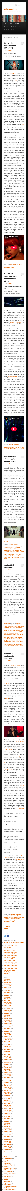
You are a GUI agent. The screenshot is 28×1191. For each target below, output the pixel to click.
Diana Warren (7, 629)
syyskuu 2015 (7, 1054)
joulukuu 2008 (7, 1146)
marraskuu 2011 (7, 1115)
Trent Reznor (20, 645)
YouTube (21, 557)
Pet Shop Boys (17, 640)
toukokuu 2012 (7, 1105)
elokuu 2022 (7, 987)
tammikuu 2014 (7, 1077)
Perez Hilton (15, 266)
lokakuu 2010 (7, 1121)
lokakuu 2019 (7, 995)
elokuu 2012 (7, 1100)
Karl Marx (9, 633)
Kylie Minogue (13, 634)
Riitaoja (17, 641)
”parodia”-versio (20, 882)
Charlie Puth (17, 547)
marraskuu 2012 (7, 1095)
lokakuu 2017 (7, 1031)
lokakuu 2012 (7, 1097)
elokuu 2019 (7, 999)
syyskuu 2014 (7, 1066)
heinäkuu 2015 (7, 1057)
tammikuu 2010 (7, 1136)
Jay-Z (12, 631)
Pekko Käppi (11, 640)
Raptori (5, 557)
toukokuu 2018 (7, 1021)
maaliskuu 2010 (7, 1133)
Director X (6, 549)
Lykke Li (17, 551)
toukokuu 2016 (7, 1046)
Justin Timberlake (15, 447)
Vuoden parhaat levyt (9, 1189)
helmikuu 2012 (7, 1110)
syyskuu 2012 (7, 1098)
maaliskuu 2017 (7, 1038)
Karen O (22, 447)
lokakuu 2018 (7, 1013)
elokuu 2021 (7, 989)
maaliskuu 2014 (7, 1074)
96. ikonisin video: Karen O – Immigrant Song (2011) (10, 277)
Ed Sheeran (11, 549)
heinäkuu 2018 (7, 1018)
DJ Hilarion (6, 26)
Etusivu (5, 23)
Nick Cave (20, 637)
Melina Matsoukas (8, 266)
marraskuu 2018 (7, 1012)
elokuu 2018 (7, 1017)
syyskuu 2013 (7, 1084)
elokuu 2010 (7, 1125)
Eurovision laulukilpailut (15, 665)
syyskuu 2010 (7, 1123)
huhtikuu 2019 (7, 1003)
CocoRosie (16, 626)
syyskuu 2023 (7, 979)
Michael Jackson (16, 553)
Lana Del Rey (20, 634)
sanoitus (17, 788)
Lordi (18, 918)
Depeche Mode (19, 627)
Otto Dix (18, 920)
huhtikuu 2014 (7, 1072)
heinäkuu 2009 (7, 1141)
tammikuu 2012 (7, 1111)
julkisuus (12, 264)
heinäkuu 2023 (7, 982)
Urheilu (5, 1188)
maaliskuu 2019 (7, 1005)
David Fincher (19, 446)
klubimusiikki (7, 634)
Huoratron (17, 550)
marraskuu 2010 (7, 1120)
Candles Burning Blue (8, 626)
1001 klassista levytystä (9, 1156)
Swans (13, 644)
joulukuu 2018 (7, 1010)
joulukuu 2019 (7, 994)
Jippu (21, 550)
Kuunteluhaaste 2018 (9, 1173)
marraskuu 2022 (7, 985)
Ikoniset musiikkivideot (14, 263)
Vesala (9, 557)
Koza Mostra (6, 918)
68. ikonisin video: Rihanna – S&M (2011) (10, 45)
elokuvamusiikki (7, 447)
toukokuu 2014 (7, 1071)
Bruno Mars (6, 547)
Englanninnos (21, 756)
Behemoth (19, 546)
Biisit (5, 1161)
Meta (5, 1178)
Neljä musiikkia (7, 1183)
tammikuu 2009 (7, 1144)
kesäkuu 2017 (7, 1033)
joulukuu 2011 (7, 1113)
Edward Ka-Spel (13, 629)
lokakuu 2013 (7, 1082)
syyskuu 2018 (7, 1015)
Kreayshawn (6, 551)
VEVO (12, 557)
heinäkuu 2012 (7, 1102)
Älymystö (18, 623)
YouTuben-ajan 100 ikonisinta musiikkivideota (10, 458)
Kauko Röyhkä (14, 633)
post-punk (9, 641)
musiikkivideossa (8, 864)
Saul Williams (15, 643)
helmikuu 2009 (7, 1143)
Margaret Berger (12, 920)
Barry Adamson (17, 624)
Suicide (10, 644)
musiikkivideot (19, 554)
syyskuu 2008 (7, 1151)
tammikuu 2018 (7, 1028)
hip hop (14, 630)
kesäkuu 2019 (7, 1000)
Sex (16, 80)
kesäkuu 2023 (7, 984)
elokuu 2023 (7, 981)
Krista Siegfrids (13, 918)
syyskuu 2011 (7, 1116)
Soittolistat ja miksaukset (14, 622)
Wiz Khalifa (16, 557)
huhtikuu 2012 (7, 1107)
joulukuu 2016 (7, 1039)
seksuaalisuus (7, 267)
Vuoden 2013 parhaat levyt (9, 566)
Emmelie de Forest (18, 915)
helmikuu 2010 (7, 1134)
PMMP (5, 641)
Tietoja (11, 23)
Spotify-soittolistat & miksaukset (10, 29)
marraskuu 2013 (7, 1080)
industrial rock (7, 631)
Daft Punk (21, 626)
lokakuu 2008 (7, 1149)
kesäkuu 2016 (7, 1044)
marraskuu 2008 (7, 1147)
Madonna (16, 264)
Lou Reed (6, 636)
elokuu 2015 (7, 1056)
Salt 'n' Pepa (9, 643)
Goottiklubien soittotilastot (16, 26)
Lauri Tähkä (12, 551)
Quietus (13, 641)
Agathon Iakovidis (14, 914)
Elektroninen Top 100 (9, 1165)
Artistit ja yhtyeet (8, 1160)
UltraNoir (6, 647)
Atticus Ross (13, 446)
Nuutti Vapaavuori (15, 638)
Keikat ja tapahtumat (13, 913)
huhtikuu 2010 (7, 1131)
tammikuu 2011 (7, 1118)
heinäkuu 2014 (7, 1067)
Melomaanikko (10, 9)
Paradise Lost (7, 555)
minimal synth (11, 637)
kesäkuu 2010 (7, 1128)
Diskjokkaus (7, 1163)
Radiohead (20, 555)
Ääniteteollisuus (8, 1158)
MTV (14, 554)
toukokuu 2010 (7, 1129)
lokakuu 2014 (7, 1064)
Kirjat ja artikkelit (8, 1171)
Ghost (13, 550)
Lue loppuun (7, 541)
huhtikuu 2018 (7, 1023)
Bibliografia (6, 33)
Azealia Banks (13, 546)
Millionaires (10, 554)
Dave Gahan (6, 627)
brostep (9, 915)
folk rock (20, 629)
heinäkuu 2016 (7, 1043)
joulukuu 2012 (7, 1093)
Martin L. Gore (16, 636)
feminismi (16, 917)
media (20, 264)
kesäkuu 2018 (7, 1020)
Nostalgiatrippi (7, 1184)
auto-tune (11, 624)
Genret (5, 1166)
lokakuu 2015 (7, 1053)
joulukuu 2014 (7, 1061)
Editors (16, 549)
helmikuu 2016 (7, 1048)
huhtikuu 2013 (7, 1087)
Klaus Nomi (21, 917)
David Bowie (12, 627)
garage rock (6, 630)
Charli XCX (11, 547)
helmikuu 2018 (7, 1026)
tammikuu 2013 (7, 1092)
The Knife (8, 645)
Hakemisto (17, 23)
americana (6, 624)
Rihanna (20, 266)
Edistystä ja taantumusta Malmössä (9, 656)
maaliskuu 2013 (7, 1089)
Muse (16, 637)
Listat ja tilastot (7, 1176)
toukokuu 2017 (7, 1035)
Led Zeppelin (6, 448)
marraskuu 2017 (7, 1030)
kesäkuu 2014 (7, 1069)
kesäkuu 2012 (7, 1103)
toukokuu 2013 (7, 1085)
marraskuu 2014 (7, 1062)
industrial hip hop (20, 630)
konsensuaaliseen (20, 859)
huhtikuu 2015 (7, 1059)
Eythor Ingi (11, 917)
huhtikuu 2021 (7, 990)
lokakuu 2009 (7, 1139)
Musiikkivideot (7, 1181)
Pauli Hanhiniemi (14, 555)
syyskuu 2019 (7, 997)
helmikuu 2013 (7, 1090)
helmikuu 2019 (7, 1007)
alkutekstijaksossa (12, 376)
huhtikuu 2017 (7, 1036)
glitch (11, 630)
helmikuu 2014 (7, 1075)
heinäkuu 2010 (7, 1126)
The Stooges (14, 645)
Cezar (12, 915)
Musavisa (6, 1179)
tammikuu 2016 (7, 1049)
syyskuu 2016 (7, 1041)
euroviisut (6, 917)
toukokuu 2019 (7, 1002)
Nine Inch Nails (17, 448)
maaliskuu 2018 (7, 1025)
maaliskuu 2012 (7, 1108)
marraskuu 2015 (7, 1051)
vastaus (13, 921)
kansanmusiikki (17, 631)
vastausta (11, 647)
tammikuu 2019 (7, 1008)
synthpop (18, 644)
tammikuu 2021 (7, 992)
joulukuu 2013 (7, 1079)
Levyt (5, 1174)
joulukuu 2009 (7, 1138)
